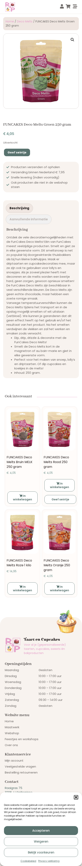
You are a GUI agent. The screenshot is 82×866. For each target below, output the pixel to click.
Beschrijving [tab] (19, 208)
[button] (76, 797)
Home (10, 21)
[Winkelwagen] (68, 6)
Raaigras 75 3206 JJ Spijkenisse (18, 790)
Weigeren (41, 841)
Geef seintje (17, 152)
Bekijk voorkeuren (41, 852)
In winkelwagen (22, 497)
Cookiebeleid (28, 861)
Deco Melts (24, 21)
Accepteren (41, 830)
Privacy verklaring (49, 861)
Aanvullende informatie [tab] (29, 219)
